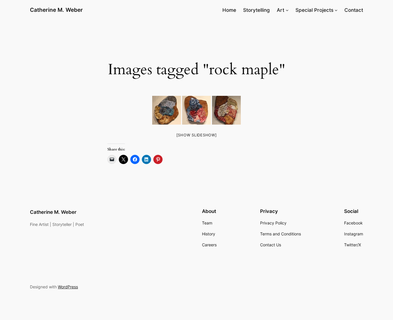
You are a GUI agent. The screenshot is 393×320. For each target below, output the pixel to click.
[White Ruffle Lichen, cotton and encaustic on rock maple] (226, 110)
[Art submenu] (287, 10)
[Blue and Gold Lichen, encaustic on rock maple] (166, 110)
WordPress (68, 286)
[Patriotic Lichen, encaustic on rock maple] (196, 110)
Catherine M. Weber (56, 9)
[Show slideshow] (196, 135)
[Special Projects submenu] (336, 10)
